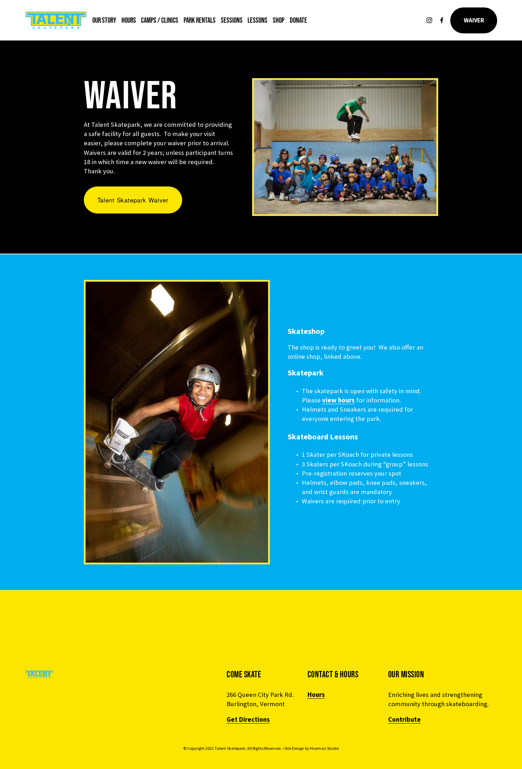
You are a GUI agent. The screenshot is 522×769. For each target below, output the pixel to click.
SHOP (278, 20)
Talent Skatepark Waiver (133, 199)
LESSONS (257, 20)
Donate (298, 20)
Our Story (104, 20)
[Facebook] (441, 20)
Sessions (232, 20)
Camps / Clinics (159, 20)
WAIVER (474, 20)
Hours (128, 20)
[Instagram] (429, 20)
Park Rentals (200, 20)
